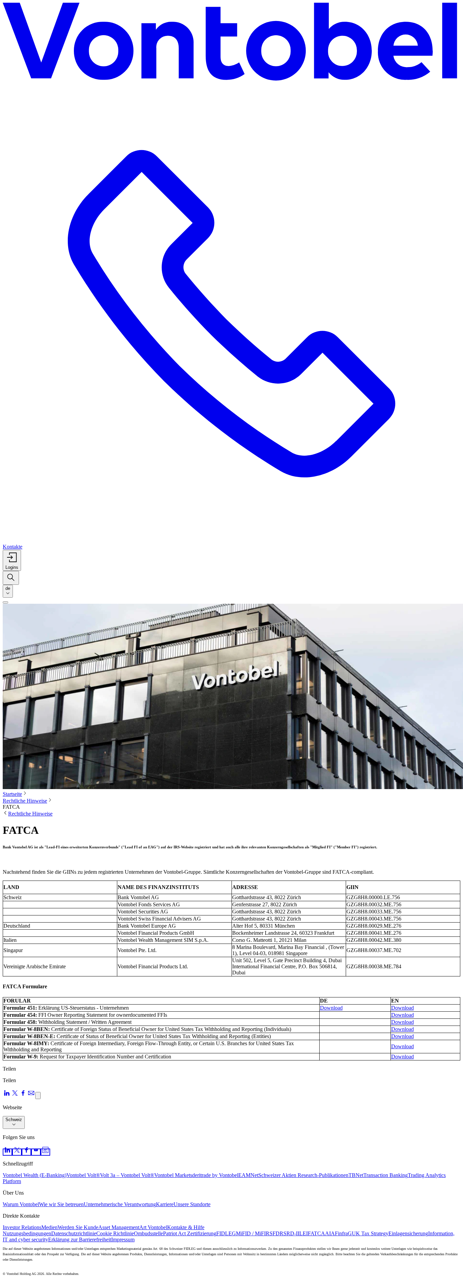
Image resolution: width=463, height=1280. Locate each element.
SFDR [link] (276, 1233)
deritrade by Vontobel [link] (215, 1175)
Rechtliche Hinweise (25, 801)
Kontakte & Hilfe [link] (185, 1227)
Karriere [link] (165, 1204)
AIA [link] (330, 1233)
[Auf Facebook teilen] (23, 1095)
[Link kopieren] (38, 1095)
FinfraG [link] (343, 1233)
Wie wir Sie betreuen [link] (61, 1204)
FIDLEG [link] (226, 1233)
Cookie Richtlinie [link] (115, 1233)
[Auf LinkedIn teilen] (7, 1095)
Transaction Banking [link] (385, 1175)
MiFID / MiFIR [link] (252, 1233)
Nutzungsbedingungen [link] (27, 1233)
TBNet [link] (355, 1175)
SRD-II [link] (291, 1233)
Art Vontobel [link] (153, 1227)
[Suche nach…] (11, 578)
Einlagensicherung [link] (408, 1233)
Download (331, 1008)
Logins (11, 567)
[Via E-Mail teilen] (31, 1095)
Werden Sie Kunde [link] (78, 1227)
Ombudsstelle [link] (148, 1233)
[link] (7, 1152)
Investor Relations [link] (22, 1227)
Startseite (12, 794)
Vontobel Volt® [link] (83, 1175)
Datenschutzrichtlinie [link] (73, 1233)
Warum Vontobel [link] (21, 1204)
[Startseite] (231, 44)
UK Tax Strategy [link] (370, 1233)
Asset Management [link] (118, 1227)
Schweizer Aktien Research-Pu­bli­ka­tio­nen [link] (303, 1175)
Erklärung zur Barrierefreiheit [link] (79, 1239)
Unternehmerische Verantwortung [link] (120, 1204)
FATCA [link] (316, 1233)
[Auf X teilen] (15, 1095)
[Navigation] (5, 602)
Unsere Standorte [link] (192, 1204)
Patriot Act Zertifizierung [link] (189, 1233)
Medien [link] (49, 1227)
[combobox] (8, 591)
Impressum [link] (123, 1239)
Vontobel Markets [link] (173, 1175)
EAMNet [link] (248, 1175)
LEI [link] (303, 1233)
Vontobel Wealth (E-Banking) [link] (34, 1175)
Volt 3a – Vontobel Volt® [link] (127, 1175)
